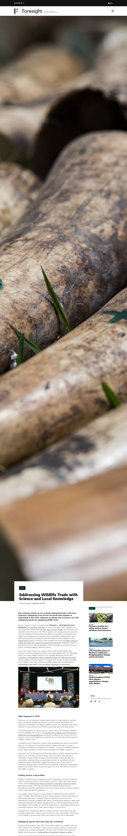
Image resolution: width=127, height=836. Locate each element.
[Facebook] (17, 3)
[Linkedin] (21, 3)
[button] (112, 11)
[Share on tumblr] (99, 701)
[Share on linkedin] (95, 701)
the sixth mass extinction (36, 627)
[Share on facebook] (91, 701)
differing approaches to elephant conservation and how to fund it (53, 783)
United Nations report (26, 641)
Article (22, 588)
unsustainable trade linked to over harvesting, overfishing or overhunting (44, 664)
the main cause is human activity (51, 629)
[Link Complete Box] (101, 622)
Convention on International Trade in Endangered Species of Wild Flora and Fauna (47, 657)
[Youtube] (19, 3)
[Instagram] (23, 3)
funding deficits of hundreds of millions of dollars (55, 832)
